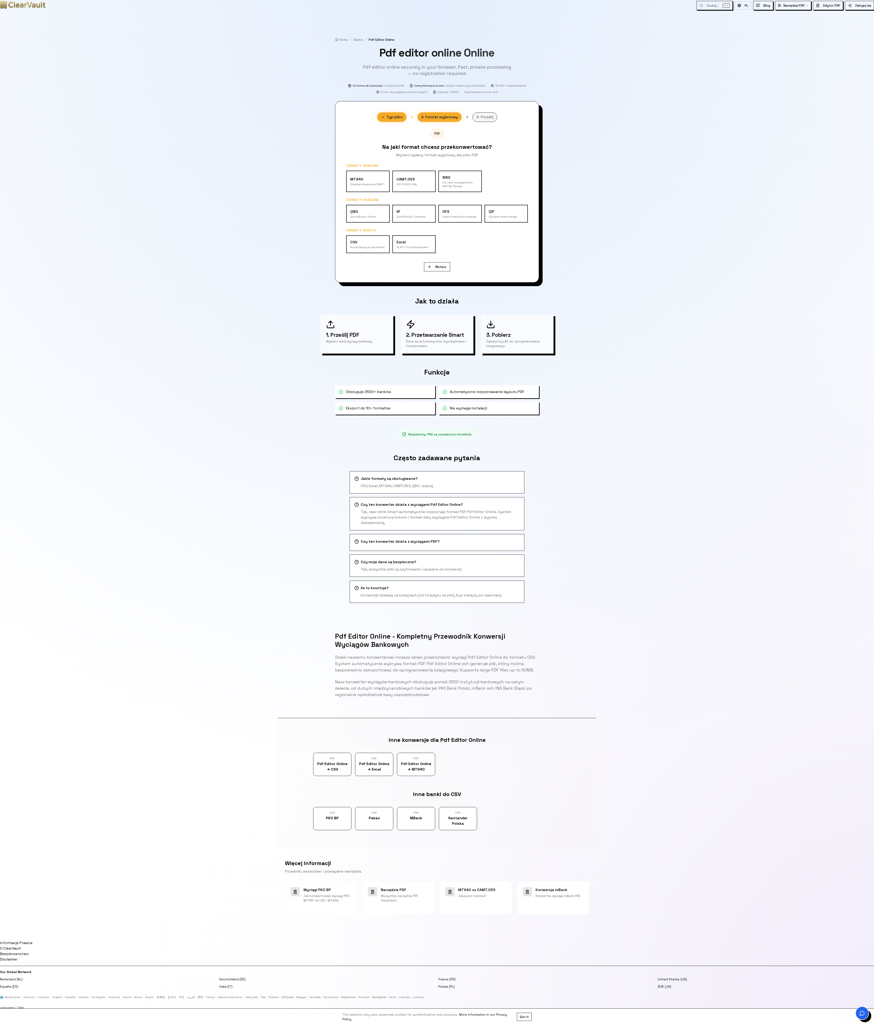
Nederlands (12, 997)
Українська (348, 997)
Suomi (149, 997)
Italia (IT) (225, 986)
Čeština (274, 997)
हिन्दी (200, 997)
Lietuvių (418, 997)
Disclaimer (9, 959)
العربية (191, 997)
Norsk (138, 997)
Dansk (127, 997)
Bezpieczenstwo (14, 953)
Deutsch (29, 997)
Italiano (84, 997)
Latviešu (404, 997)
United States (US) (672, 979)
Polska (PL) (446, 986)
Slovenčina (330, 997)
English (57, 997)
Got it (524, 1017)
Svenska (114, 997)
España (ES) (9, 986)
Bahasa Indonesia (230, 997)
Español (70, 997)
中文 (181, 997)
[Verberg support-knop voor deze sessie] (857, 1008)
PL (746, 5)
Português (98, 997)
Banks (358, 40)
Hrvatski (363, 997)
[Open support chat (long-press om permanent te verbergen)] (862, 1013)
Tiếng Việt (251, 997)
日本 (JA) (664, 986)
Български (379, 997)
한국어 (172, 997)
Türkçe (210, 997)
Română (315, 997)
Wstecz (440, 267)
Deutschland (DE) (232, 979)
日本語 (161, 997)
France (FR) (446, 979)
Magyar (301, 997)
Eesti (392, 997)
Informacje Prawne (16, 942)
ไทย (263, 997)
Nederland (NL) (11, 979)
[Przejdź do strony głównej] (23, 5)
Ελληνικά (287, 997)
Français (44, 997)
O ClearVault (10, 948)
